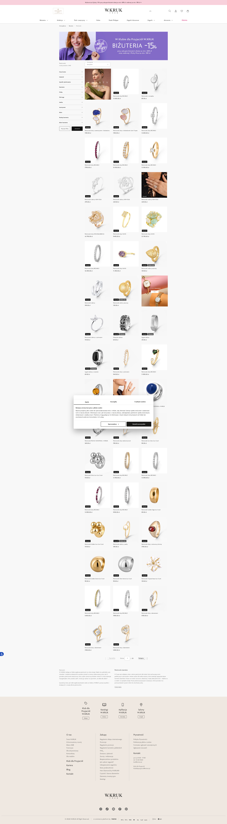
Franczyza (69, 748)
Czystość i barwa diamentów (109, 773)
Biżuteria (71, 26)
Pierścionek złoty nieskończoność (122, 441)
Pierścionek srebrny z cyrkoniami (93, 337)
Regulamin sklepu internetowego (111, 739)
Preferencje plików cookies (142, 742)
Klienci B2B (70, 745)
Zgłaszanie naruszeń (140, 748)
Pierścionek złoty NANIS (119, 234)
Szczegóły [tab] (113, 401)
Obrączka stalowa (117, 337)
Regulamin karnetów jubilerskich (111, 748)
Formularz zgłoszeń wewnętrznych (145, 745)
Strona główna (62, 26)
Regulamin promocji (107, 745)
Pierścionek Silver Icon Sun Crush (94, 475)
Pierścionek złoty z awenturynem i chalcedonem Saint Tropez (97, 131)
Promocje (103, 742)
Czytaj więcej (118, 687)
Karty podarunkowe (106, 768)
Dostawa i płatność (106, 754)
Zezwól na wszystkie (138, 424)
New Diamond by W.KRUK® (109, 771)
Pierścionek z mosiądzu (148, 96)
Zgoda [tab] (87, 402)
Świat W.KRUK (71, 739)
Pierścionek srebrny (90, 303)
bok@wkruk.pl (137, 762)
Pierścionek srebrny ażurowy (149, 268)
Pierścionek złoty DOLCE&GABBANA (94, 234)
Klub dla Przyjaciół (74, 761)
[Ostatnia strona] (147, 658)
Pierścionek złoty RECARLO (120, 96)
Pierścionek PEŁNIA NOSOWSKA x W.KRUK (153, 406)
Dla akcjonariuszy (72, 751)
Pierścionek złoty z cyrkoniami (121, 372)
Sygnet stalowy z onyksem (92, 372)
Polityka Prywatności (140, 739)
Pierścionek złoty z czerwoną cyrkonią (152, 544)
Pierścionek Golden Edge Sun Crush (151, 510)
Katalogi (102, 779)
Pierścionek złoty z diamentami (150, 613)
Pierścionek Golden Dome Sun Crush (94, 578)
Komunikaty (70, 754)
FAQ (101, 751)
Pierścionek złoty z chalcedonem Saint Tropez (125, 130)
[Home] (113, 11)
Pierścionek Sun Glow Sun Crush (150, 441)
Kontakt (69, 773)
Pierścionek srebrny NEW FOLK (93, 199)
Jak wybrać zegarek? (107, 762)
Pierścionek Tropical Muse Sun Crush (151, 578)
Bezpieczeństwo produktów (109, 759)
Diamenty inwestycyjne (108, 776)
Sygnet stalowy (145, 337)
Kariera (69, 765)
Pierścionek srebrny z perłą (120, 544)
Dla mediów (70, 756)
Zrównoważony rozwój (74, 742)
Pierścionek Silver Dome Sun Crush (122, 578)
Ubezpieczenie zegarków (108, 765)
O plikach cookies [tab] (140, 401)
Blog (68, 769)
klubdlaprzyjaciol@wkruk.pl (141, 768)
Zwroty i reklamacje (106, 756)
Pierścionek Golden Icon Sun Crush (94, 544)
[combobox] (97, 64)
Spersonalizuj (112, 424)
